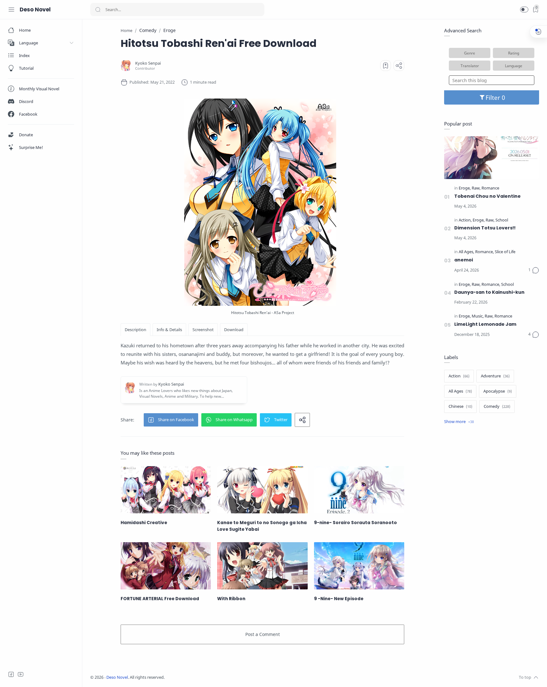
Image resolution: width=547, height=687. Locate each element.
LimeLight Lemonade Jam (485, 324)
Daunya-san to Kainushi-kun (489, 292)
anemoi (463, 260)
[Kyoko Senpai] (148, 63)
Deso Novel (35, 9)
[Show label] (459, 422)
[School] (501, 220)
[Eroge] (465, 188)
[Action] (465, 220)
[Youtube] (20, 674)
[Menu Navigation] (11, 9)
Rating (513, 52)
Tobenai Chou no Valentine (487, 196)
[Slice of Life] (505, 252)
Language (513, 65)
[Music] (478, 316)
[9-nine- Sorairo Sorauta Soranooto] (359, 489)
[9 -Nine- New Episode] (359, 565)
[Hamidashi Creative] (166, 489)
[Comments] (533, 270)
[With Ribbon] (262, 565)
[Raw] (476, 188)
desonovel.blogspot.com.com (224, 677)
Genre (469, 52)
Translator (470, 65)
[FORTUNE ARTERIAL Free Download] (166, 565)
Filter (494, 97)
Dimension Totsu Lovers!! (485, 228)
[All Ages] (466, 252)
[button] (524, 9)
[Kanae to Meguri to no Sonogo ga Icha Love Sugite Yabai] (262, 489)
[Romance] (490, 188)
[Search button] (98, 9)
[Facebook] (11, 674)
